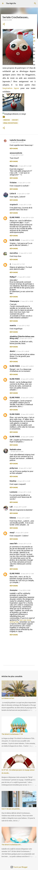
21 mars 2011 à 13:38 (24, 166)
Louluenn (13, 492)
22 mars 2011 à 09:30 (27, 436)
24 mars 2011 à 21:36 (24, 543)
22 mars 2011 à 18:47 (25, 468)
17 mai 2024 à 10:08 (24, 590)
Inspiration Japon (11, 88)
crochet (15, 120)
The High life (11, 3)
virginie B (14, 204)
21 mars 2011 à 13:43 (23, 182)
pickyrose (14, 468)
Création (6, 120)
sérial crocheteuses (10, 123)
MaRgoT (13, 277)
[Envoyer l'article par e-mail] (4, 117)
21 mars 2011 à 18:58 (26, 301)
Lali (11, 507)
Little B (13, 193)
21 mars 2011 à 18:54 (23, 277)
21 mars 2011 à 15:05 (24, 204)
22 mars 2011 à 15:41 (17, 451)
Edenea (13, 518)
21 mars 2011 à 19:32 (23, 325)
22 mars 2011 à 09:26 (27, 379)
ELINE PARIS (15, 217)
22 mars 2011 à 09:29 (27, 414)
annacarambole (16, 153)
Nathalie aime (15, 449)
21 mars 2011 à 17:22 (18, 264)
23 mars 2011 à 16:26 (24, 492)
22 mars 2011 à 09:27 (27, 397)
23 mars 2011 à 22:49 (20, 507)
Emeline (13, 481)
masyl (12, 532)
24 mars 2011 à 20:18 (21, 532)
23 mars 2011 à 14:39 (23, 481)
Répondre (14, 148)
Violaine (13, 182)
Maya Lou (14, 166)
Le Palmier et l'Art (8, 698)
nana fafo (13, 543)
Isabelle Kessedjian (18, 140)
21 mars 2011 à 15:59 (25, 253)
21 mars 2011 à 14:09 (23, 193)
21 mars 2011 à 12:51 (17, 155)
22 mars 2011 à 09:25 (27, 366)
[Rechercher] (35, 3)
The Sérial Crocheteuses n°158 (12, 734)
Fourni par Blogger (20, 867)
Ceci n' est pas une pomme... (11, 809)
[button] (4, 24)
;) (10, 264)
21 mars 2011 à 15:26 (27, 217)
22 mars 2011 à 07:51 (25, 338)
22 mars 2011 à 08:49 (22, 351)
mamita (13, 325)
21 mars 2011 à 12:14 (17, 142)
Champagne (14, 301)
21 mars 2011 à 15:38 (27, 240)
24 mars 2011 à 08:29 (23, 518)
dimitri (12, 351)
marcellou (14, 253)
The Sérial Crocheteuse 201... (12, 844)
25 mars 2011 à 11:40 (27, 573)
